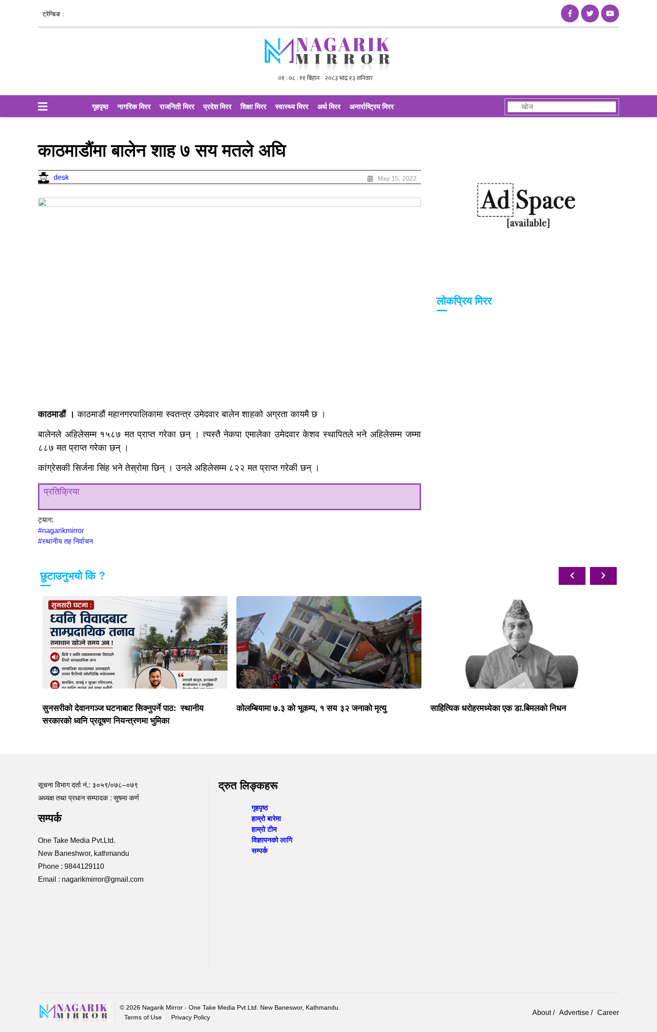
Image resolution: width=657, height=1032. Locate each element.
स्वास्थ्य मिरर (291, 106)
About (542, 1012)
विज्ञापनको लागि (272, 840)
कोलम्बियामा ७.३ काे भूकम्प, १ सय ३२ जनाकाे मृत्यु (311, 708)
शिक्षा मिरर (253, 106)
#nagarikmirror (61, 530)
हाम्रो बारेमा (266, 818)
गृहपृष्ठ (100, 106)
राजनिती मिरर (177, 106)
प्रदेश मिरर (217, 106)
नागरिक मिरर (134, 106)
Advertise (575, 1012)
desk (61, 177)
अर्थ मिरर (329, 106)
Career (608, 1012)
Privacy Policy (190, 1017)
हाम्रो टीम (264, 829)
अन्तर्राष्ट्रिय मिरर (372, 106)
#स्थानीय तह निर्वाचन (65, 541)
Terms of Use (143, 1017)
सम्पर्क (260, 850)
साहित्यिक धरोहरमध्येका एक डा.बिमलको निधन (498, 708)
